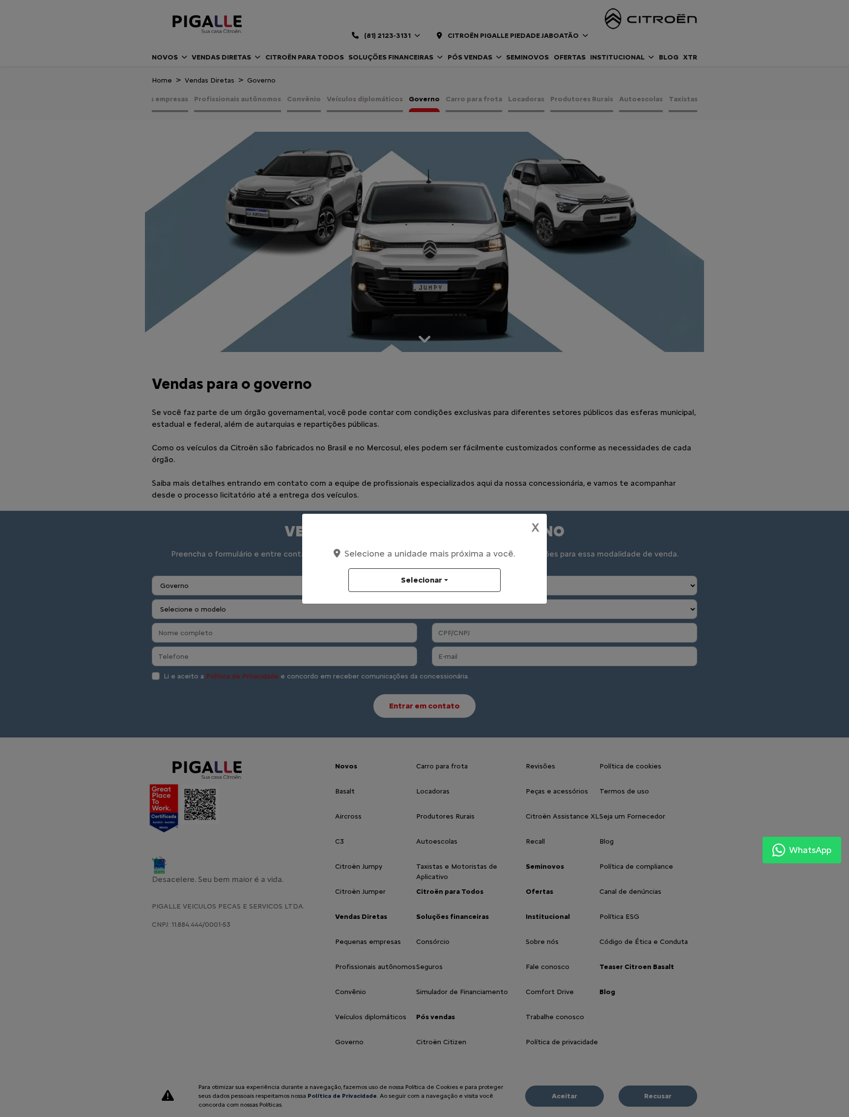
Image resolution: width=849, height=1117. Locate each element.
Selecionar (421, 580)
